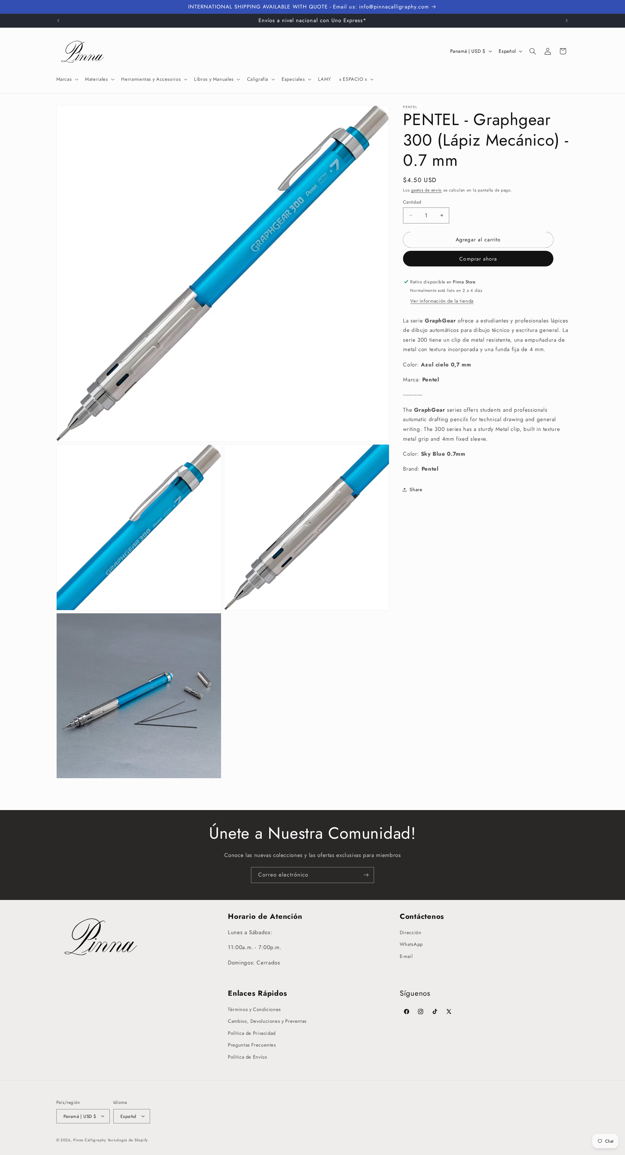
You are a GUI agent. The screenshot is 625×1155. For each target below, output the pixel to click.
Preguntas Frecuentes (252, 1044)
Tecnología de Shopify (128, 1139)
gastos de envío (426, 190)
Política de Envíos (247, 1057)
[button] (66, 79)
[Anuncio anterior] (58, 20)
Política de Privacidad (252, 1033)
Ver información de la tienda (442, 300)
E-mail (406, 956)
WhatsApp (411, 944)
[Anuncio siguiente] (567, 20)
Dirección (411, 932)
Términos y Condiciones (254, 1009)
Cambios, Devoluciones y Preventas (267, 1021)
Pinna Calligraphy (89, 1139)
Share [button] (416, 489)
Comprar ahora (478, 258)
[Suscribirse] (366, 875)
